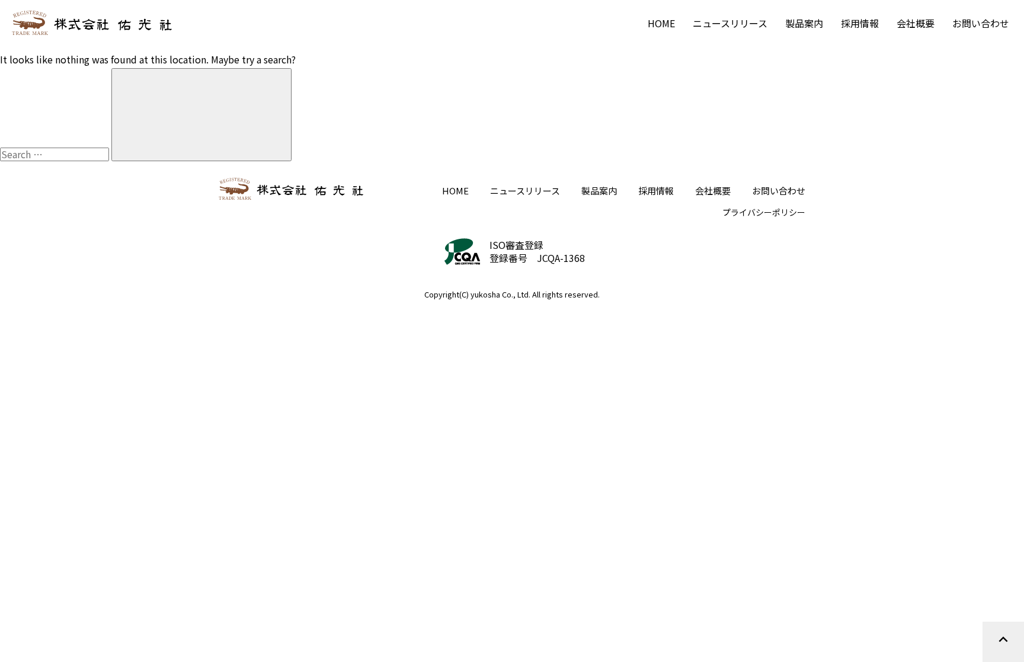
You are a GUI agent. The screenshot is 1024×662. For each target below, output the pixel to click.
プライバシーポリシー (763, 212)
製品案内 (804, 23)
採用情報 (860, 23)
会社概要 (916, 23)
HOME (661, 23)
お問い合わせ (980, 23)
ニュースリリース (730, 23)
